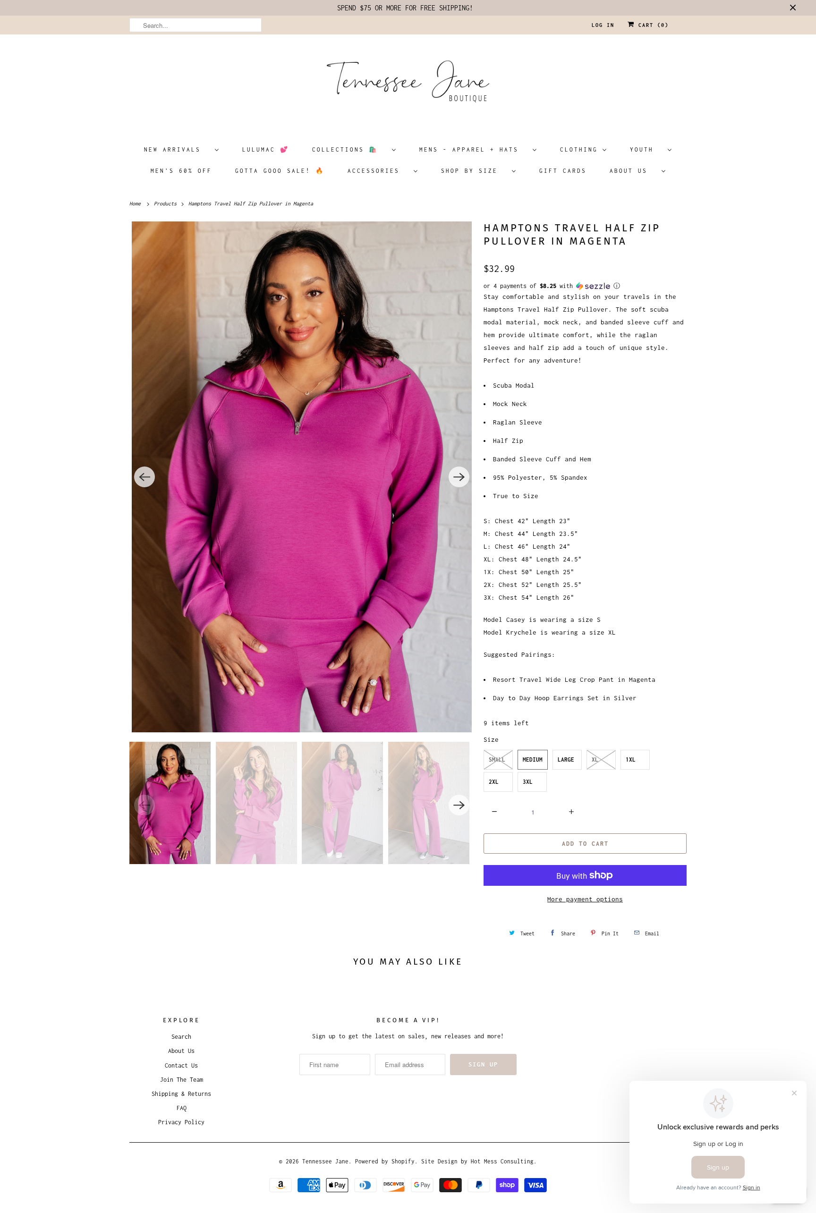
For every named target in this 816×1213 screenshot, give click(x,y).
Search (181, 1036)
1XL (631, 759)
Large (566, 759)
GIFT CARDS (562, 171)
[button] (585, 286)
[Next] (459, 477)
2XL (494, 782)
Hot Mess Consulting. (504, 1161)
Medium (533, 759)
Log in (603, 25)
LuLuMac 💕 (265, 149)
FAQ (182, 1107)
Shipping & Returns (181, 1093)
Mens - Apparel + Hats (473, 149)
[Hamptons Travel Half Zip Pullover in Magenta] (302, 476)
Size (491, 739)
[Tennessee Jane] (408, 84)
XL (595, 759)
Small (497, 759)
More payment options (585, 899)
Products (166, 203)
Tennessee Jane (325, 1161)
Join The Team (181, 1079)
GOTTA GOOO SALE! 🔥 (279, 171)
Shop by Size (474, 171)
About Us (633, 171)
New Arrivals (177, 149)
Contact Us (181, 1065)
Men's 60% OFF (181, 171)
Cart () (652, 25)
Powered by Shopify (385, 1161)
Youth (646, 149)
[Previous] (144, 477)
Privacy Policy (181, 1122)
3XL (528, 782)
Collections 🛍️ (349, 149)
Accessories (378, 171)
